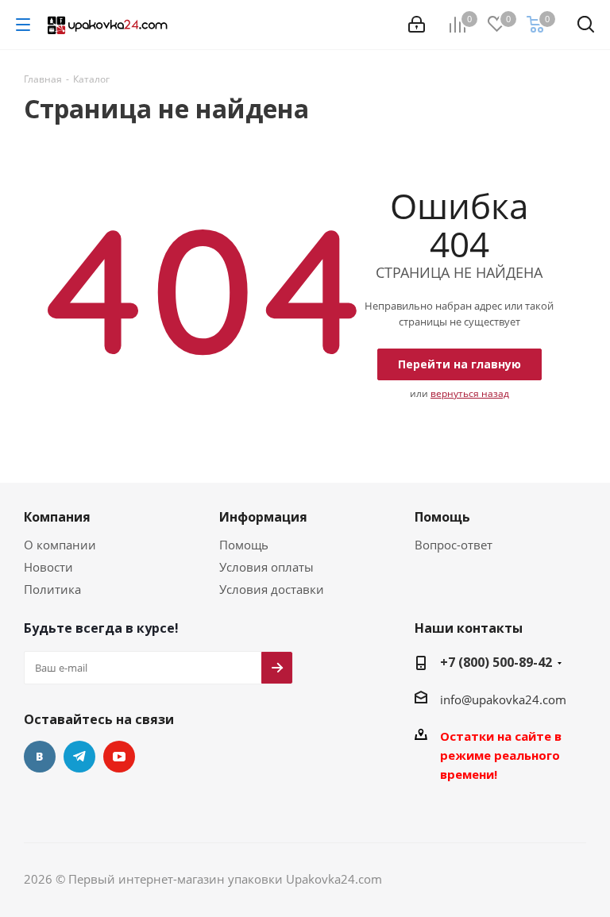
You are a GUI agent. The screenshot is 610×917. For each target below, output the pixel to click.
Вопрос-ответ (453, 545)
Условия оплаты (266, 567)
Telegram (79, 757)
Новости (48, 567)
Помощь (243, 545)
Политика (52, 589)
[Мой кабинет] (416, 25)
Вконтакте (40, 757)
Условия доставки (271, 589)
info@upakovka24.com (503, 699)
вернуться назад (469, 393)
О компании (60, 545)
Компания (57, 517)
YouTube (119, 757)
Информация (263, 517)
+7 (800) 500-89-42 (496, 662)
